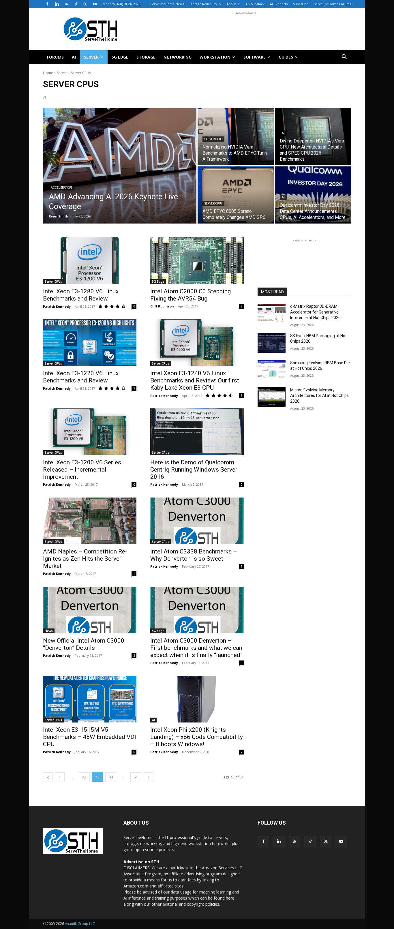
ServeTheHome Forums (332, 4)
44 (111, 777)
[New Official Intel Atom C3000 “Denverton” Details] (89, 610)
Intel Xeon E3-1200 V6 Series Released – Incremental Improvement (82, 469)
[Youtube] (95, 4)
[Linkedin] (56, 4)
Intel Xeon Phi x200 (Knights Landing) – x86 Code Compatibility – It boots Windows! (196, 737)
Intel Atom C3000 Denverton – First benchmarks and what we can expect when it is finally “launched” (196, 647)
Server (91, 57)
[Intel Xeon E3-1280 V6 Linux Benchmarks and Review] (89, 260)
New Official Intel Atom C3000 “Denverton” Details (83, 644)
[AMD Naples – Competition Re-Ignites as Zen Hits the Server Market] (89, 521)
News (49, 631)
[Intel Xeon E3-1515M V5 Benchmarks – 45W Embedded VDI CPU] (89, 699)
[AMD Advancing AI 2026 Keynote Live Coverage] (119, 166)
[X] (85, 4)
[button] (344, 57)
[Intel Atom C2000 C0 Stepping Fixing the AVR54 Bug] (197, 260)
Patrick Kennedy (57, 306)
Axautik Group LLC (80, 923)
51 (136, 777)
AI (74, 57)
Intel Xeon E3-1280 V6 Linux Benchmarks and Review (81, 295)
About (231, 4)
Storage (145, 57)
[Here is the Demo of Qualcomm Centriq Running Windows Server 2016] (197, 431)
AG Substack (254, 4)
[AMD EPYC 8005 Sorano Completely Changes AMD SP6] (236, 195)
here (230, 898)
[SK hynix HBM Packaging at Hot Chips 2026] (272, 343)
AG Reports (279, 4)
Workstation (215, 57)
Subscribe (300, 4)
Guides (286, 57)
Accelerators (61, 187)
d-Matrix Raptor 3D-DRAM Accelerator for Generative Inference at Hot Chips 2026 (315, 312)
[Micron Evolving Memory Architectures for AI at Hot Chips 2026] (272, 397)
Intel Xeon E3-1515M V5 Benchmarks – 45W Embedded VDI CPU (89, 737)
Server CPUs (213, 139)
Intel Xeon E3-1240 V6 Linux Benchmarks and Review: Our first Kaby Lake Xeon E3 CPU (194, 380)
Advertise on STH (141, 861)
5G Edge (120, 57)
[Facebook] (47, 4)
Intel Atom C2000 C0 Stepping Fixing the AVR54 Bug (190, 295)
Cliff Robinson (162, 306)
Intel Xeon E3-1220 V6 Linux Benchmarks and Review (81, 377)
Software (254, 57)
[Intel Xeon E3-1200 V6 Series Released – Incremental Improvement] (89, 431)
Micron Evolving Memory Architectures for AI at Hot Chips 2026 (319, 395)
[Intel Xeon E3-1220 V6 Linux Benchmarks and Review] (89, 342)
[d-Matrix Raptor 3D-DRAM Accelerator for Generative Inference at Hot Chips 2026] (272, 313)
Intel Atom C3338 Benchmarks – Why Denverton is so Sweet (193, 555)
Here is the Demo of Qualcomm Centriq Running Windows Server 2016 (193, 469)
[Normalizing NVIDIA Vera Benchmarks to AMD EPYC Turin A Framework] (236, 136)
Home (48, 72)
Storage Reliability (203, 4)
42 (84, 777)
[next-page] (148, 777)
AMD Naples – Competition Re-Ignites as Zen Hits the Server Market (85, 558)
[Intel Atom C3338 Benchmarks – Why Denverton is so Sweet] (197, 521)
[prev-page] (48, 777)
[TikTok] (76, 4)
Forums (55, 57)
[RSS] (66, 4)
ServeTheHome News (167, 4)
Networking (178, 57)
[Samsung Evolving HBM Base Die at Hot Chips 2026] (272, 370)
